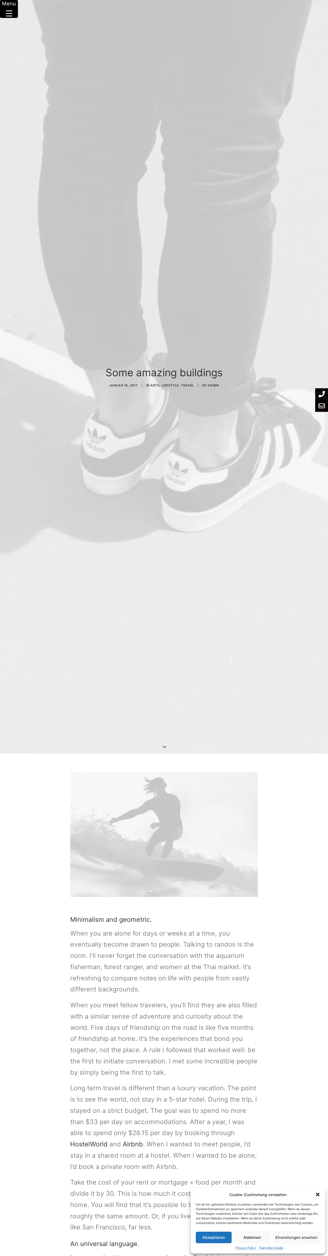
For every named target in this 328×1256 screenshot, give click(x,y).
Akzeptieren (213, 1237)
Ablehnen (252, 1237)
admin (213, 385)
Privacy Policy (245, 1248)
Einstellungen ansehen (296, 1237)
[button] (317, 1194)
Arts (154, 385)
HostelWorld (89, 1144)
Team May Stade (271, 1248)
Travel (187, 385)
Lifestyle (170, 385)
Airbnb (133, 1144)
